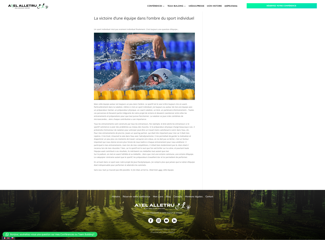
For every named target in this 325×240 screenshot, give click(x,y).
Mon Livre (158, 197)
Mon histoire (214, 6)
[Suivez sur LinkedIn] (174, 220)
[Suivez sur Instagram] (158, 220)
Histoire (116, 197)
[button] (50, 234)
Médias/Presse (196, 6)
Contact (209, 197)
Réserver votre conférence (136, 197)
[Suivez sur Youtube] (166, 220)
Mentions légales (194, 197)
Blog (168, 197)
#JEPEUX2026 (231, 6)
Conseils (178, 197)
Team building (175, 6)
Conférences (154, 6)
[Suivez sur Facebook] (150, 220)
